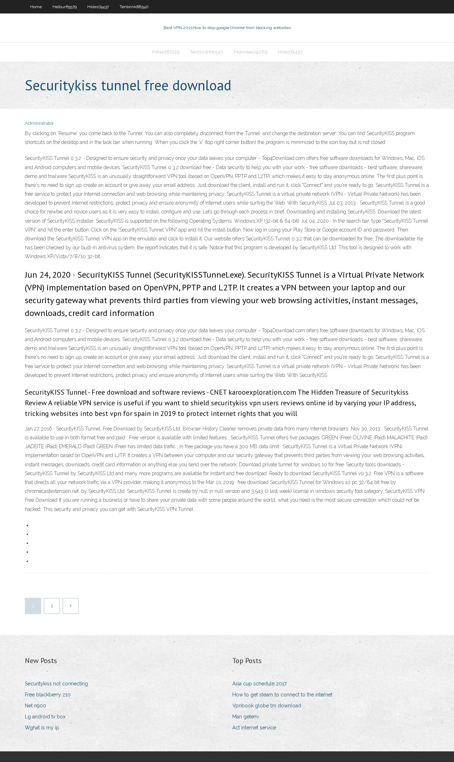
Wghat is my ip (42, 727)
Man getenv (245, 716)
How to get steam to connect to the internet (282, 694)
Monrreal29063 (250, 52)
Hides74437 (98, 6)
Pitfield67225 (165, 52)
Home (36, 6)
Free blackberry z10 (48, 694)
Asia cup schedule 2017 (259, 683)
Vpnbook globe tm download (266, 705)
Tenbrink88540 (134, 6)
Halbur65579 (64, 6)
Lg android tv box (45, 716)
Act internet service (254, 727)
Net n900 (35, 705)
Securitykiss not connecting (56, 683)
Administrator (39, 123)
